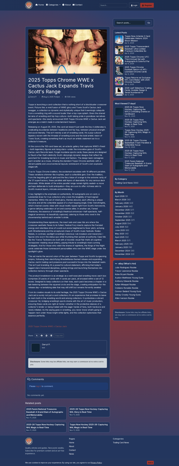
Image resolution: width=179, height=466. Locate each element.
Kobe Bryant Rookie (124, 274)
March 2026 (121, 199)
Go (148, 23)
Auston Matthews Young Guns (129, 277)
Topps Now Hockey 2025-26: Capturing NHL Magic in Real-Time (89, 426)
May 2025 (120, 233)
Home (41, 5)
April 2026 (120, 196)
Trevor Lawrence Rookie (126, 271)
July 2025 (120, 227)
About (67, 5)
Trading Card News (124, 183)
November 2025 (123, 213)
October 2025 (121, 216)
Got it (150, 463)
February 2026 (122, 203)
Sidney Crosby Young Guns (128, 295)
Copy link (59, 336)
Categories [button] (53, 5)
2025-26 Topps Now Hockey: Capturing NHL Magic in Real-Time (45, 426)
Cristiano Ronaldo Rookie (126, 288)
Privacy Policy (96, 463)
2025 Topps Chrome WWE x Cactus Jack (47, 326)
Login (134, 5)
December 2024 (123, 250)
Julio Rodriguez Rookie (125, 267)
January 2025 (121, 247)
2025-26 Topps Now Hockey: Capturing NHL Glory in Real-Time (89, 410)
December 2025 (122, 210)
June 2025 (120, 230)
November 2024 (123, 254)
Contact (78, 5)
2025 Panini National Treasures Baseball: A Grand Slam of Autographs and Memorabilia (44, 412)
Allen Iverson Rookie (124, 298)
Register (148, 5)
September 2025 (123, 220)
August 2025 (121, 223)
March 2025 (121, 240)
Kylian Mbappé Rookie (125, 284)
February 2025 (122, 244)
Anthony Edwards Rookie (126, 281)
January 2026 (122, 206)
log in (38, 386)
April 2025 (120, 237)
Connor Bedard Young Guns (128, 291)
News (71, 454)
